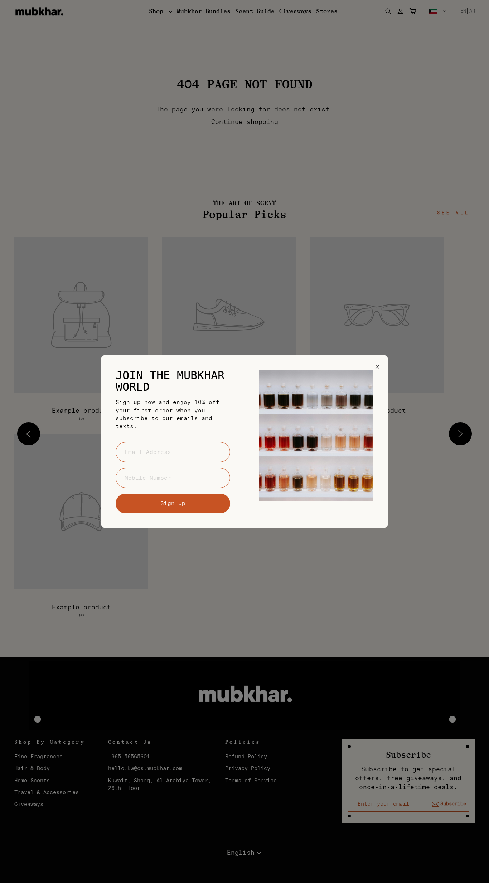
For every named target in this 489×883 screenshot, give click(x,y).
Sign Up (172, 503)
